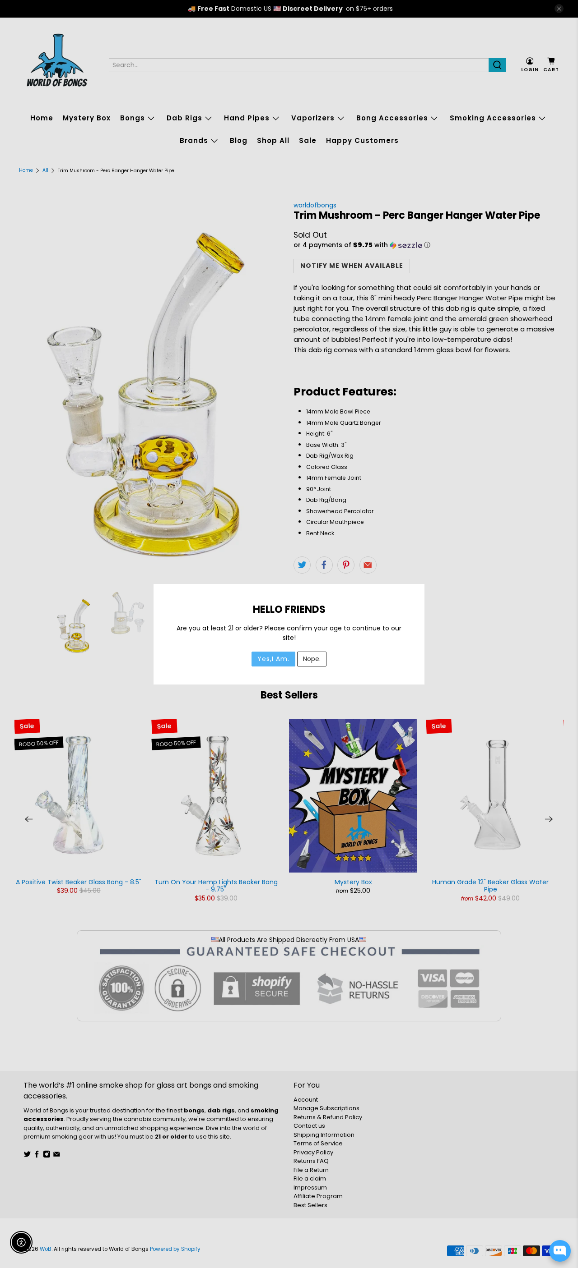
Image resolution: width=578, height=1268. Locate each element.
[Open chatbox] (560, 1251)
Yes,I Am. (273, 658)
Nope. (312, 658)
